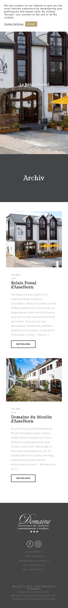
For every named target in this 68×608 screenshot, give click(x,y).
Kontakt (50, 599)
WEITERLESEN (23, 344)
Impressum (25, 592)
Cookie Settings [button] (14, 24)
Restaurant (18, 599)
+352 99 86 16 (36, 565)
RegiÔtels (20, 586)
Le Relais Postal (45, 595)
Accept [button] (31, 24)
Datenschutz (41, 592)
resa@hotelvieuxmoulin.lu (34, 560)
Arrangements (35, 599)
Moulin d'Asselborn (22, 595)
